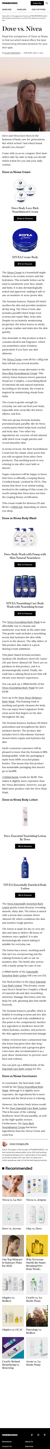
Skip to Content (10, 8)
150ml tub (16, 506)
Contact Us (7, 1446)
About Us (29, 1441)
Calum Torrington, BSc (19, 1143)
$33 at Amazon (25, 564)
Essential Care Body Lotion (17, 1068)
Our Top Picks (38, 9)
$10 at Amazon (25, 263)
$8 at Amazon (25, 846)
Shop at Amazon (25, 218)
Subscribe (37, 3)
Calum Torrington (12, 53)
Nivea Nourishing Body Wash (23, 622)
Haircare (21, 9)
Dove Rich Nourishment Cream (19, 373)
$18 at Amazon (25, 613)
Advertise (29, 1446)
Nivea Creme (14, 272)
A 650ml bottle (10, 777)
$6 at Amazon (25, 895)
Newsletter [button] (7, 1441)
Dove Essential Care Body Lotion (28, 1108)
